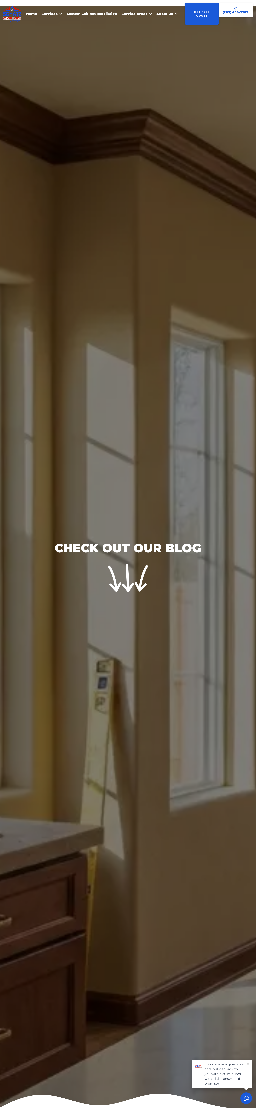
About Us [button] (165, 14)
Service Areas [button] (134, 14)
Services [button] (50, 14)
